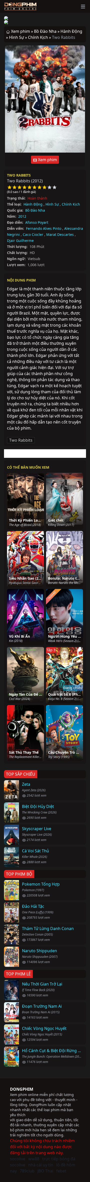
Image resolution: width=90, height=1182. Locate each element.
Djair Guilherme (20, 240)
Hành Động (33, 204)
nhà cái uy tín (40, 1165)
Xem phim (47, 159)
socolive (17, 1159)
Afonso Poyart (36, 222)
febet (61, 1171)
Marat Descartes (60, 234)
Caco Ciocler (33, 234)
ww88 (33, 1159)
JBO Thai (45, 1171)
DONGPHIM (21, 1089)
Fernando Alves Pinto (43, 228)
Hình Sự (52, 204)
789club (27, 1171)
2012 (22, 216)
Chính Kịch (71, 204)
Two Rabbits (19, 175)
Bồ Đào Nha (35, 210)
